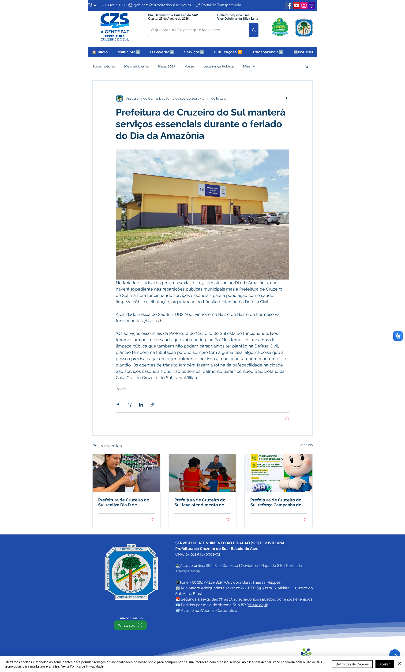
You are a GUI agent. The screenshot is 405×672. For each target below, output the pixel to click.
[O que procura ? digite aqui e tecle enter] (253, 30)
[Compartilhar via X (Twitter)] (129, 405)
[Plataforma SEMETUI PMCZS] (311, 5)
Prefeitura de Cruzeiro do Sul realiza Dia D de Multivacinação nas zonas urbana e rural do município (126, 502)
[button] (129, 52)
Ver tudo (306, 445)
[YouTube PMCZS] (296, 5)
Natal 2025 (166, 66)
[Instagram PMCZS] (304, 5)
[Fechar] (399, 664)
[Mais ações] (286, 98)
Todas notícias (103, 66)
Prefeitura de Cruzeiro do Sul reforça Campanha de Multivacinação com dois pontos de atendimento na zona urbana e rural (277, 502)
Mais (246, 66)
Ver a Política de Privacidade (82, 666)
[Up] (394, 654)
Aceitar (384, 664)
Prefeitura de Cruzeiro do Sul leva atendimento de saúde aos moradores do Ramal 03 (199, 502)
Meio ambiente (136, 66)
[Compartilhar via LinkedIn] (141, 405)
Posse (189, 66)
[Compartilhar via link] (152, 405)
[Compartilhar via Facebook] (118, 405)
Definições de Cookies (352, 664)
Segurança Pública (219, 66)
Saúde (122, 389)
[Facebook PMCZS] (288, 5)
